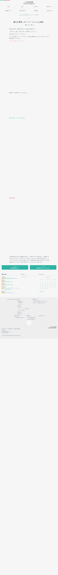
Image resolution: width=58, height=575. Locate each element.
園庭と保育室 (21, 302)
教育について (19, 305)
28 (45, 288)
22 (47, 286)
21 (45, 286)
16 (50, 284)
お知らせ (36, 6)
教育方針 (20, 307)
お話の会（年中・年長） (8, 284)
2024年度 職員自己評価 (31, 317)
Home (8, 6)
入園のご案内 (22, 10)
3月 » (43, 291)
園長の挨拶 (19, 312)
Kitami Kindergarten (29, 3)
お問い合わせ (49, 10)
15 (47, 284)
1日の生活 (20, 304)
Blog (22, 6)
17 (52, 284)
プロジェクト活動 (21, 310)
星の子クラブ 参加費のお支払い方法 (39, 302)
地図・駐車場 (19, 313)
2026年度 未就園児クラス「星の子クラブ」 (40, 301)
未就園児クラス (8, 10)
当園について (49, 6)
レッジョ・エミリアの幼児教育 (24, 308)
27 (42, 288)
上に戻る (29, 322)
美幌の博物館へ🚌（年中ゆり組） (10, 278)
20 (42, 286)
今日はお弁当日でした (8, 281)
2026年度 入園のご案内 (19, 317)
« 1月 (40, 291)
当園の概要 (19, 301)
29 (47, 288)
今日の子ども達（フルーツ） (9, 292)
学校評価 (36, 10)
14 (45, 284)
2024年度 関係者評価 (31, 319)
